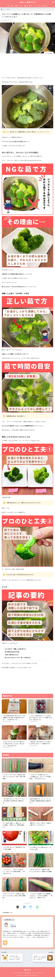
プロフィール (37, 5)
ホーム (14, 972)
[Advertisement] (27, 67)
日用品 (16, 5)
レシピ (20, 5)
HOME (28, 970)
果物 (12, 5)
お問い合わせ (44, 5)
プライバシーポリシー (37, 972)
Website (5, 945)
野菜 (9, 5)
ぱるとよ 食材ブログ (27, 2)
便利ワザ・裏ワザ (28, 5)
